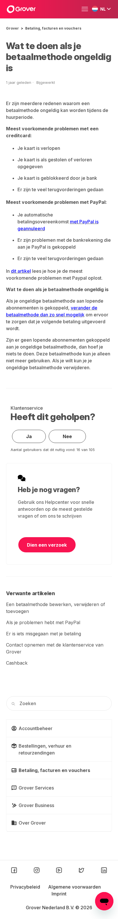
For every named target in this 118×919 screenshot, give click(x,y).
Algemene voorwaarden (74, 887)
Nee (67, 436)
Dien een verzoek (47, 545)
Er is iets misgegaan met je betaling (43, 633)
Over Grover (32, 823)
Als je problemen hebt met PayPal (43, 622)
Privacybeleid (25, 887)
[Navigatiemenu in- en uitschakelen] (86, 9)
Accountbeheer (35, 728)
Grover (12, 28)
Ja (29, 436)
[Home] (21, 9)
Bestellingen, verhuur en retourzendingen (45, 749)
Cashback (16, 663)
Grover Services (36, 788)
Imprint (59, 894)
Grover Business (36, 805)
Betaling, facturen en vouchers (53, 28)
